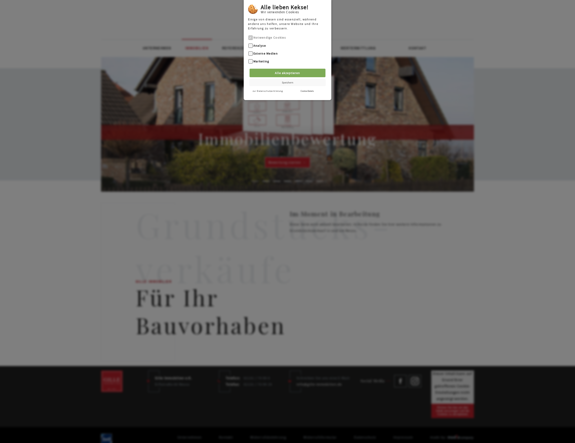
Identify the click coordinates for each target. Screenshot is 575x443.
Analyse (259, 46)
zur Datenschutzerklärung (268, 91)
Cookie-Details (307, 91)
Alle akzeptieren (287, 73)
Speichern (287, 82)
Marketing (261, 61)
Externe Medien (265, 53)
